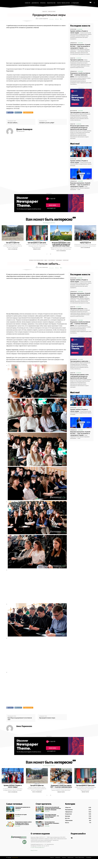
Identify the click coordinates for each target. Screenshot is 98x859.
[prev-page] (47, 254)
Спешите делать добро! (46, 122)
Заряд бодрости (85, 243)
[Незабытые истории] (10, 816)
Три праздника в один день (79, 112)
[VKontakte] (90, 3)
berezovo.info (15, 857)
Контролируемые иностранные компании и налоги (52, 823)
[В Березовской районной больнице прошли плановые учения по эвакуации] (40, 809)
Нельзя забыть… (13, 122)
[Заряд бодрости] (85, 233)
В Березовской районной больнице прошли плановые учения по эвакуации (53, 808)
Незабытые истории (21, 814)
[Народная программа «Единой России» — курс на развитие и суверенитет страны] (81, 174)
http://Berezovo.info (20, 131)
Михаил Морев (36, 249)
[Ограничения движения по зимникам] (10, 809)
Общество (44, 11)
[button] (94, 3)
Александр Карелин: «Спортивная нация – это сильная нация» (52, 816)
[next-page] (50, 254)
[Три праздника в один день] (37, 233)
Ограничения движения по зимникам (22, 808)
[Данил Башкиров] (37, 19)
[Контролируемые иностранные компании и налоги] (40, 824)
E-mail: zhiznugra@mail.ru (37, 847)
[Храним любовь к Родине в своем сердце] (81, 151)
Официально (73, 42)
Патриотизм (73, 29)
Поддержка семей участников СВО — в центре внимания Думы (80, 74)
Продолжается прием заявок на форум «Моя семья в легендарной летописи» (23, 823)
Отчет (35, 850)
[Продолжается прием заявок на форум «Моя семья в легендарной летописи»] (10, 824)
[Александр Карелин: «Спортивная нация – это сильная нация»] (40, 816)
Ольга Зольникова (12, 249)
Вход (32, 850)
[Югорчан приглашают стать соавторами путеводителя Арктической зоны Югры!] (61, 233)
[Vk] (71, 838)
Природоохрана (51, 11)
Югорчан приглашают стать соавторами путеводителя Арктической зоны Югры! (79, 127)
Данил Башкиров (43, 18)
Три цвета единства (76, 60)
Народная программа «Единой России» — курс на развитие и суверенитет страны (80, 46)
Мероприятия (73, 110)
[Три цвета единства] (13, 233)
